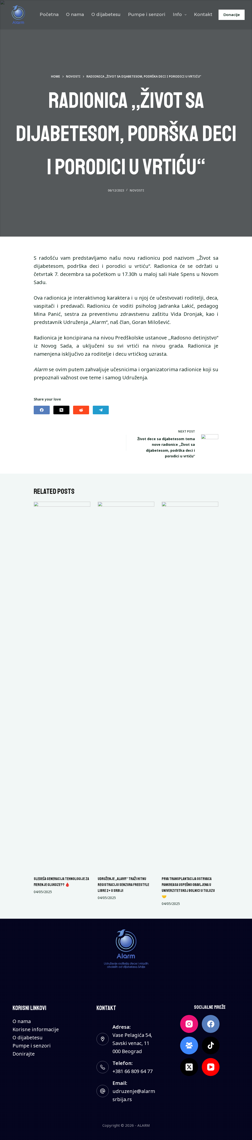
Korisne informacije (36, 1029)
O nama (75, 14)
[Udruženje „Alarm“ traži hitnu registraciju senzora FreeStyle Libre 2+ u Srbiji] (126, 686)
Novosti (137, 190)
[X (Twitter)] (61, 410)
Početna (49, 14)
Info (177, 14)
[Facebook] (42, 410)
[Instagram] (189, 1024)
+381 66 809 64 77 (132, 1071)
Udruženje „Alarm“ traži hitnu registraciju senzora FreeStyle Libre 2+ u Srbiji (123, 884)
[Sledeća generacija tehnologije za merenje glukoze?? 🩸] (62, 686)
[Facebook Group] (189, 1046)
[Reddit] (81, 410)
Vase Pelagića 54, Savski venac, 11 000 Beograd (132, 1043)
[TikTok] (211, 1046)
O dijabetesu (106, 14)
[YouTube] (211, 1067)
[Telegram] (101, 410)
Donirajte (24, 1053)
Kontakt (203, 14)
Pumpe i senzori (146, 14)
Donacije (231, 14)
